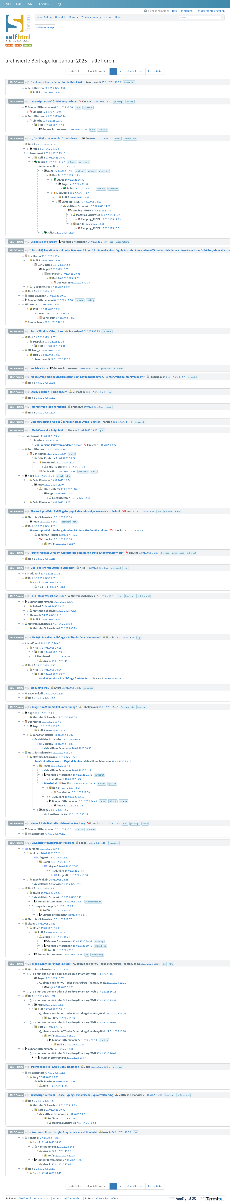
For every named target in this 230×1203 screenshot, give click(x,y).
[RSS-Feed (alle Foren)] (18, 45)
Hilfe (117, 17)
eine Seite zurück (97, 71)
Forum (44, 4)
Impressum (59, 1198)
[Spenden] (27, 45)
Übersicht (60, 17)
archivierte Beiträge (45, 27)
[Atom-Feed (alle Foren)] (9, 45)
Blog (57, 4)
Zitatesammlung (91, 17)
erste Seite (75, 71)
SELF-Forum (16, 82)
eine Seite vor (135, 71)
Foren (72, 17)
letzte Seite (154, 71)
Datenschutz (75, 1198)
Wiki (30, 4)
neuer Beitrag (44, 17)
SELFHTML (14, 4)
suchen (108, 17)
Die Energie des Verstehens (35, 1198)
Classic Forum (104, 1198)
